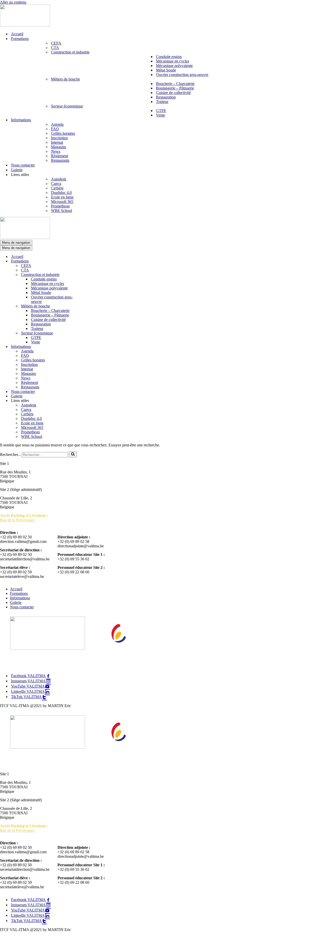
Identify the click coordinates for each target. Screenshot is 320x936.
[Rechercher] (73, 454)
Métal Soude (166, 70)
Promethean (60, 206)
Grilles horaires (63, 133)
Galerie (16, 170)
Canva (56, 183)
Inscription (59, 138)
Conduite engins (169, 56)
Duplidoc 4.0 (61, 192)
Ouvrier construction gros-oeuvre (182, 74)
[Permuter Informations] (87, 347)
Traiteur (162, 101)
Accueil (17, 34)
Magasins (58, 147)
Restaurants (60, 160)
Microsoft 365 (62, 201)
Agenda (57, 124)
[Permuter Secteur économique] (87, 333)
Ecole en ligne (62, 197)
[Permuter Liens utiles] (87, 401)
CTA (55, 47)
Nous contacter (23, 165)
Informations (20, 598)
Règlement (59, 156)
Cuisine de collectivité (173, 92)
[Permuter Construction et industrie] (87, 275)
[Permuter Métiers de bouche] (87, 306)
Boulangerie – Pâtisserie (175, 88)
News (55, 151)
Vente (160, 115)
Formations (19, 593)
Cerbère (57, 188)
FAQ (55, 129)
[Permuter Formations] (87, 261)
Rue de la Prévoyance (17, 520)
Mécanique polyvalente (174, 65)
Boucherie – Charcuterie (175, 83)
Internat (57, 142)
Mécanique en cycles (172, 61)
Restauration (166, 97)
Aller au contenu (13, 2)
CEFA (56, 43)
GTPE (161, 110)
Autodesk (58, 179)
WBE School (61, 210)
